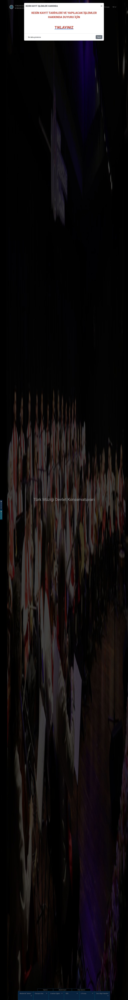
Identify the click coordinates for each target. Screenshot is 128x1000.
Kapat (99, 37)
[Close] (101, 6)
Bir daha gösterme (34, 37)
